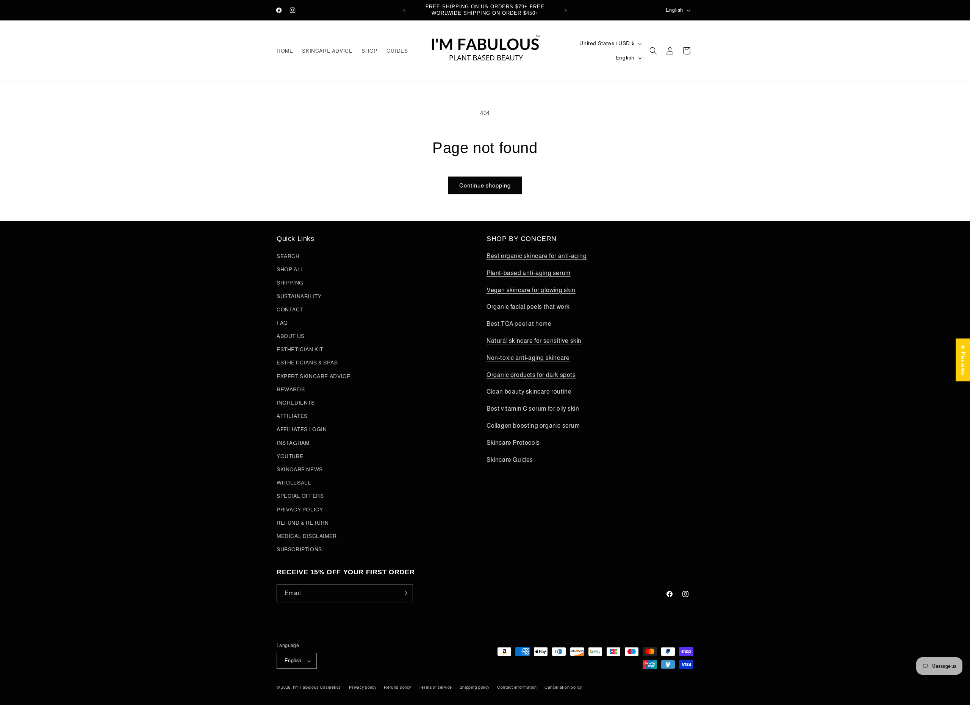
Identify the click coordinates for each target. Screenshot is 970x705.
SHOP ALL (290, 270)
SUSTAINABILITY (299, 296)
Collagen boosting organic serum (533, 425)
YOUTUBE (290, 456)
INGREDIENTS (296, 403)
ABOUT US (291, 336)
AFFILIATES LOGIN (302, 430)
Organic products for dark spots (531, 375)
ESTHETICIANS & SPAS (307, 363)
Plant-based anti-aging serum (529, 273)
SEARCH (288, 256)
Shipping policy (475, 687)
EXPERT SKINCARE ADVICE (313, 376)
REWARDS (291, 389)
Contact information (517, 687)
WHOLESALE (294, 483)
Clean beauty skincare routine (529, 392)
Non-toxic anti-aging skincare (528, 358)
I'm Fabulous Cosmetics (317, 687)
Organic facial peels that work (528, 307)
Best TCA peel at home (519, 324)
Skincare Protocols (513, 442)
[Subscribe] (404, 593)
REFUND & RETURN (303, 523)
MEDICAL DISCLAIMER (307, 536)
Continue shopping (485, 185)
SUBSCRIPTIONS (299, 550)
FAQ (282, 323)
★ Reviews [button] (963, 359)
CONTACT (290, 309)
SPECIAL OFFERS (300, 496)
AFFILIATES (292, 416)
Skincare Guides (510, 459)
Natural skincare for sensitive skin (534, 341)
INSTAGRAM (293, 443)
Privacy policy (362, 687)
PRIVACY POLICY (300, 509)
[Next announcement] (565, 10)
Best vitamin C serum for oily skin (533, 409)
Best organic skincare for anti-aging (537, 256)
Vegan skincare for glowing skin (531, 290)
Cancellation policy (563, 687)
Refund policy (397, 687)
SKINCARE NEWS (300, 469)
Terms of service (435, 687)
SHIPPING (290, 283)
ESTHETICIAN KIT (300, 350)
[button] (653, 50)
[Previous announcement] (404, 10)
